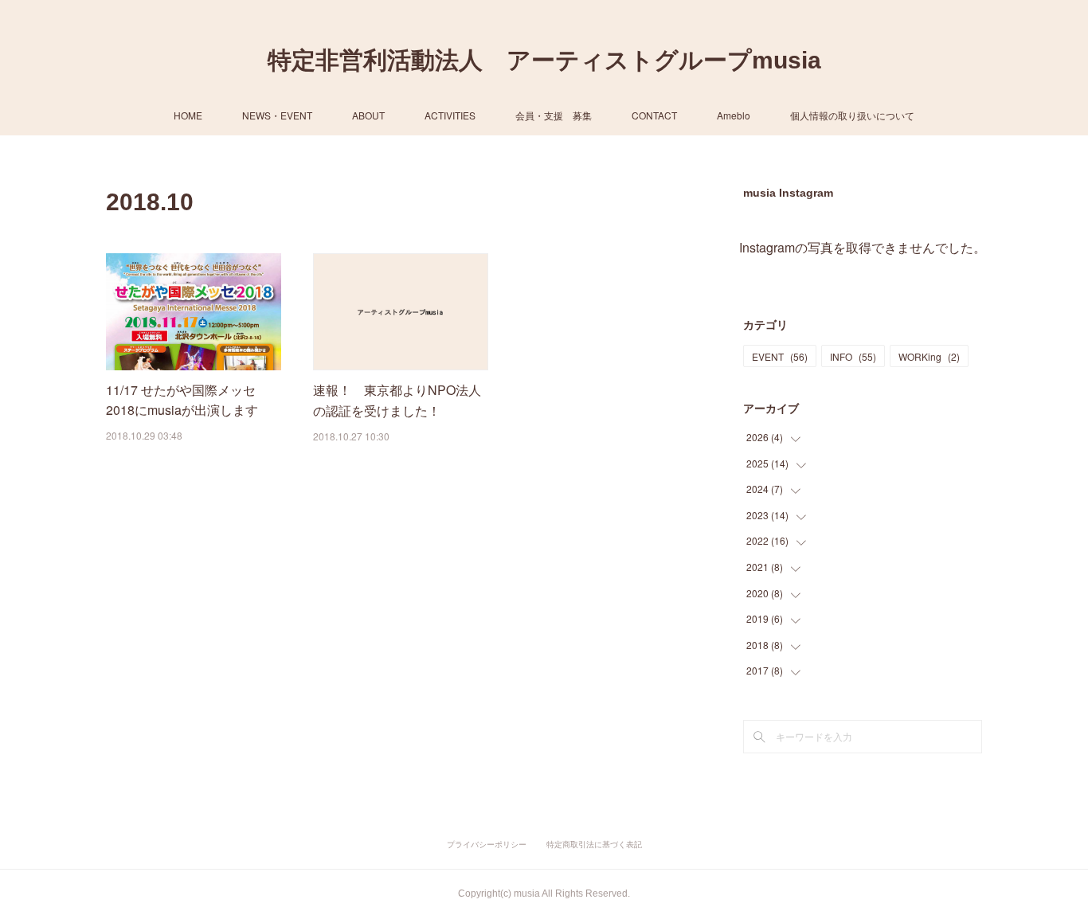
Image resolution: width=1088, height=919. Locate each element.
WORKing (929, 356)
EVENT (780, 356)
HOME (188, 115)
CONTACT (654, 115)
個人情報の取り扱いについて (852, 115)
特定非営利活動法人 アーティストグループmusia (544, 60)
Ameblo (733, 115)
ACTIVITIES (450, 115)
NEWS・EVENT (277, 115)
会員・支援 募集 (553, 115)
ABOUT (368, 115)
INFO (853, 356)
